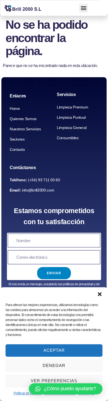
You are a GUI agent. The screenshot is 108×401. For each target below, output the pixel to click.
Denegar (54, 365)
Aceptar (54, 350)
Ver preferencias (54, 380)
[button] (99, 294)
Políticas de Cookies (28, 393)
